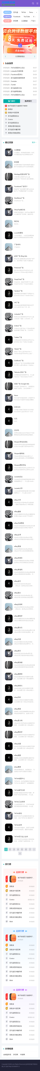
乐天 (15, 419)
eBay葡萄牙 (18, 616)
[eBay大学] (9, 502)
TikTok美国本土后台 (18, 68)
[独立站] (9, 224)
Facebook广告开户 (20, 186)
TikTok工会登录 (19, 802)
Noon (16, 395)
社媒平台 (7, 16)
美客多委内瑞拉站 (14, 126)
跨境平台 (7, 12)
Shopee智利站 (19, 453)
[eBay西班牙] (9, 734)
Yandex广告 (18, 291)
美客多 (10, 109)
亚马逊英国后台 (13, 116)
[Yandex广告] (9, 293)
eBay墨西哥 (18, 674)
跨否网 (15, 21)
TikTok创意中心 (19, 778)
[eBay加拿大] (9, 688)
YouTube (27, 16)
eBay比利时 (18, 604)
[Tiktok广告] (9, 351)
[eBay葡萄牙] (9, 618)
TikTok (23, 12)
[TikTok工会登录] (9, 804)
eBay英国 (17, 709)
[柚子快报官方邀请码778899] (12, 879)
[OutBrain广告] (9, 363)
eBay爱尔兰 (18, 627)
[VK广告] (9, 305)
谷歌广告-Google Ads (21, 384)
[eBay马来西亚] (9, 525)
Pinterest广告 (19, 268)
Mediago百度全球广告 (22, 174)
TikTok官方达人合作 (21, 836)
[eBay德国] (9, 758)
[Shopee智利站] (9, 456)
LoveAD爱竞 (18, 233)
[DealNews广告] (9, 200)
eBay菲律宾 (18, 558)
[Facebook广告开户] (9, 189)
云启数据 (24, 21)
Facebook (16, 16)
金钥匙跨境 (7, 1054)
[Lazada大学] (9, 491)
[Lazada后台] (9, 479)
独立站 (16, 221)
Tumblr (13, 85)
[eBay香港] (9, 549)
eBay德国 (17, 755)
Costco (10, 119)
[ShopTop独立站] (9, 212)
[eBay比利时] (9, 607)
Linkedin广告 (18, 314)
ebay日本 (17, 697)
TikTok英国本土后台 (18, 95)
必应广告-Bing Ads (20, 256)
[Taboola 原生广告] (9, 374)
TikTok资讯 (18, 813)
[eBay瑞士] (9, 595)
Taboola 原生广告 (20, 372)
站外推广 (7, 21)
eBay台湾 (17, 535)
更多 (33, 142)
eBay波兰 (17, 581)
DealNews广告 (19, 198)
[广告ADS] (9, 247)
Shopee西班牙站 (20, 465)
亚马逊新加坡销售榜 (18, 78)
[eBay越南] (9, 514)
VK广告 (16, 302)
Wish (11, 921)
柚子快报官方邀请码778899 (17, 106)
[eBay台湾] (9, 537)
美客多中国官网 (13, 113)
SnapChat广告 (19, 279)
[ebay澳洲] (9, 769)
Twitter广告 (18, 337)
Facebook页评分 (17, 74)
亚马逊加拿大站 (16, 88)
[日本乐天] (9, 409)
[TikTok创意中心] (9, 781)
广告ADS (34, 21)
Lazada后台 (18, 477)
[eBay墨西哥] (9, 676)
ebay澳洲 (17, 767)
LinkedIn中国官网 (17, 71)
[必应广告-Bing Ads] (9, 258)
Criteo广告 (18, 326)
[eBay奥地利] (9, 572)
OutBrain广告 (19, 360)
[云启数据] (9, 152)
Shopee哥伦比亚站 (20, 442)
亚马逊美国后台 (13, 123)
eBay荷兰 (17, 651)
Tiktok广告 (17, 349)
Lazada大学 (18, 488)
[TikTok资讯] (9, 816)
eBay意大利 (18, 720)
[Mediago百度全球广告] (9, 177)
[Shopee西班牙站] (9, 467)
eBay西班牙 (18, 732)
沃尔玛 (16, 430)
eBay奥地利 (18, 569)
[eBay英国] (9, 711)
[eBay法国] (9, 746)
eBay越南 (17, 511)
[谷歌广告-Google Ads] (9, 386)
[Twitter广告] (9, 340)
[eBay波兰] (9, 583)
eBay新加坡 (18, 662)
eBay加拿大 (18, 686)
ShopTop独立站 (19, 210)
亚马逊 (15, 12)
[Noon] (9, 398)
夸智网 (22, 1054)
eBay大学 (17, 500)
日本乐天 (17, 407)
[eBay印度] (9, 642)
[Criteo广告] (9, 328)
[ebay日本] (9, 700)
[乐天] (9, 421)
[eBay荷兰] (9, 653)
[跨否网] (9, 164)
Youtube (14, 81)
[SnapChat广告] (9, 282)
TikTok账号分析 (19, 790)
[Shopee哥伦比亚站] (9, 444)
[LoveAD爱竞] (9, 235)
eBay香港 (17, 546)
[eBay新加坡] (9, 665)
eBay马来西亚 (19, 523)
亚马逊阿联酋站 (16, 91)
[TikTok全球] (9, 827)
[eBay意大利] (9, 723)
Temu (31, 12)
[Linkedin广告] (9, 316)
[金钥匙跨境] (8, 3)
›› (20, 853)
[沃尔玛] (9, 433)
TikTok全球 (18, 825)
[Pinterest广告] (9, 270)
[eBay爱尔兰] (9, 630)
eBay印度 (17, 639)
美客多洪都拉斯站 (14, 133)
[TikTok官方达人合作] (9, 839)
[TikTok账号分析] (9, 792)
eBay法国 (17, 744)
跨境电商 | (7, 68)
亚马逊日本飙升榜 (14, 129)
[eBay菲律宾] (9, 560)
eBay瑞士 (17, 593)
